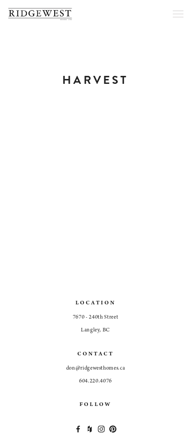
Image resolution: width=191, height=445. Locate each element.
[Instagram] (101, 429)
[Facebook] (78, 429)
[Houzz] (89, 429)
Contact (95, 354)
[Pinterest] (112, 429)
